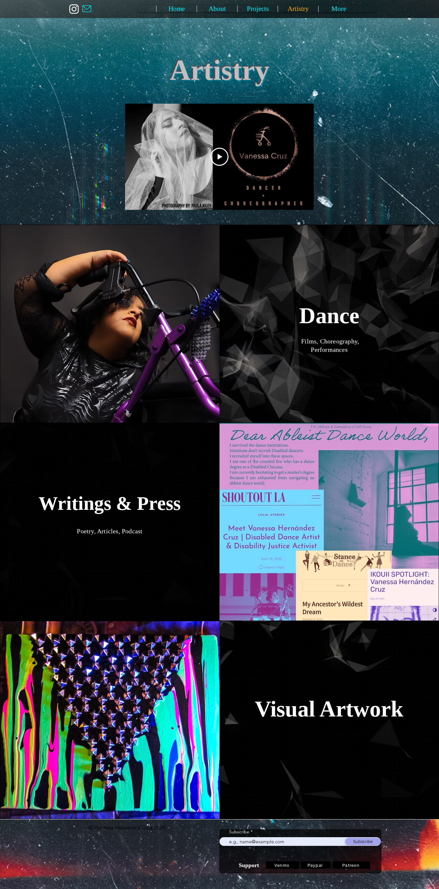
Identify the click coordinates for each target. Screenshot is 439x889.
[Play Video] (219, 157)
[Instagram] (74, 9)
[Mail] (86, 8)
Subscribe (239, 831)
